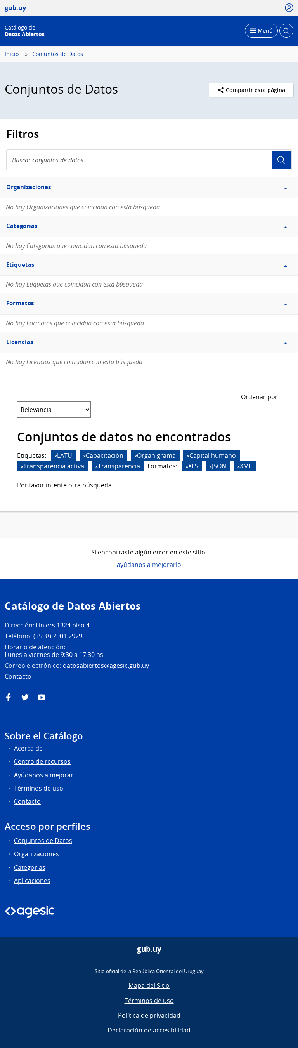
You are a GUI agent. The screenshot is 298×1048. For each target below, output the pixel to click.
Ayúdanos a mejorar (43, 775)
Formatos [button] (20, 303)
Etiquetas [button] (20, 265)
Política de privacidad (149, 1015)
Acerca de (28, 748)
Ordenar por (259, 397)
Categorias (29, 867)
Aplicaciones (32, 880)
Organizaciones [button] (28, 187)
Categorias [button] (21, 226)
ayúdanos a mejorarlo (149, 564)
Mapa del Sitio (149, 985)
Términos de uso (38, 788)
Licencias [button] (19, 342)
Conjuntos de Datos (57, 53)
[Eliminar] (56, 456)
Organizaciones (36, 854)
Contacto (27, 801)
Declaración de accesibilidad (149, 1030)
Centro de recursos (42, 761)
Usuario (281, 160)
